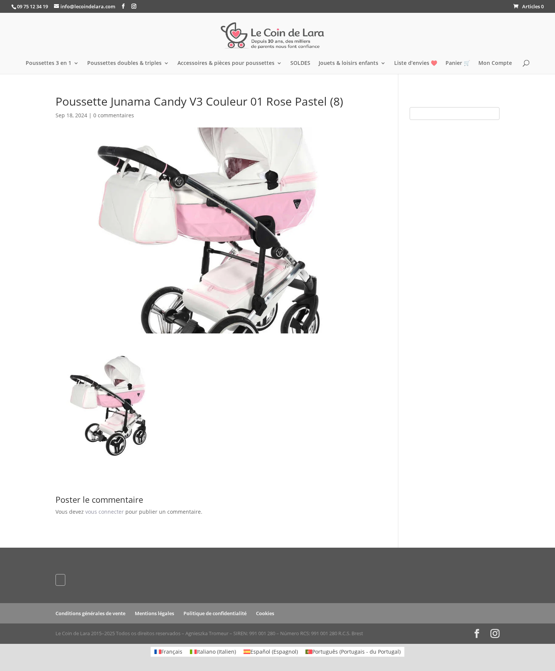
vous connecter (104, 511)
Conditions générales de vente (90, 613)
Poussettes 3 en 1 (48, 63)
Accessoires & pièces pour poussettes (225, 63)
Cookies (265, 613)
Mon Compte (495, 63)
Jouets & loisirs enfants (348, 63)
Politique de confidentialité (215, 613)
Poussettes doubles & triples (124, 63)
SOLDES (300, 63)
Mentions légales (154, 613)
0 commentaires (113, 115)
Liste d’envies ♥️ (415, 63)
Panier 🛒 (458, 63)
